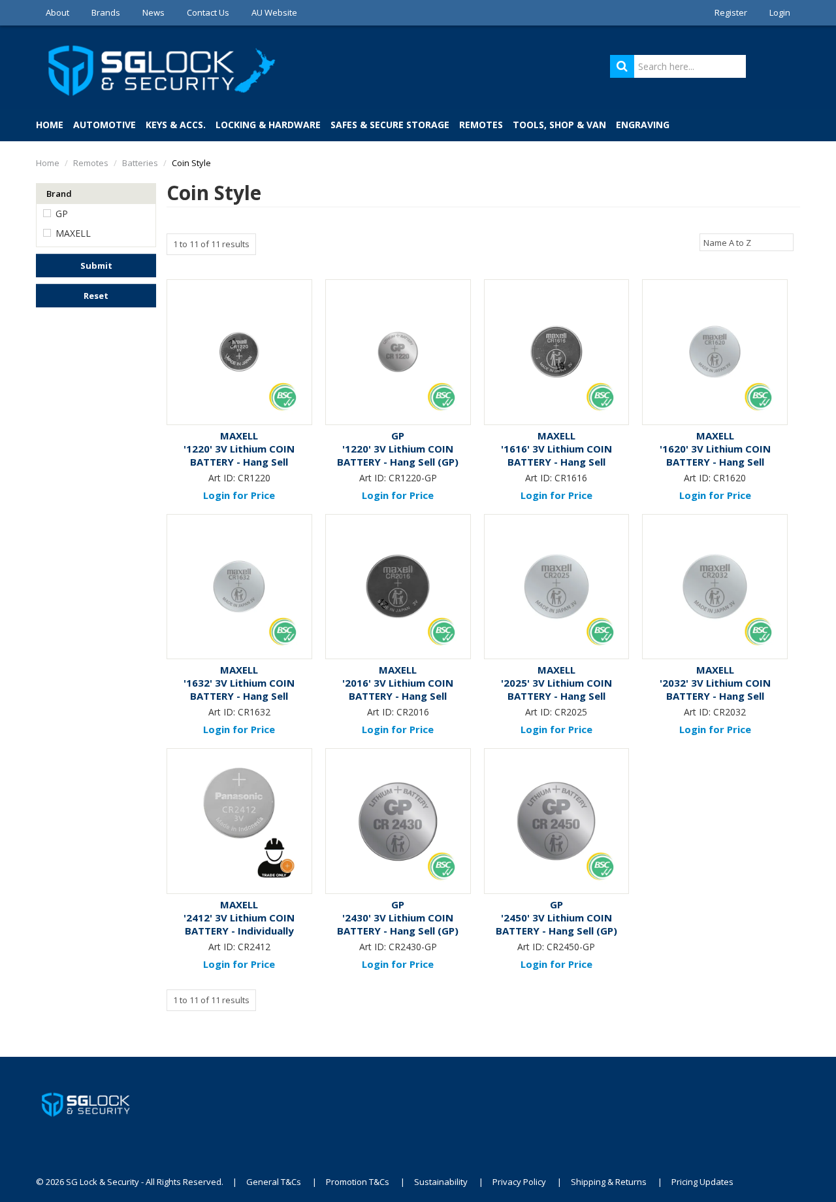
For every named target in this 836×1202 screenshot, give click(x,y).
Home (49, 124)
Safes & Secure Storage (389, 124)
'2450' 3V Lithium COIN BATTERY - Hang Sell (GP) (556, 924)
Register (731, 12)
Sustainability (441, 1182)
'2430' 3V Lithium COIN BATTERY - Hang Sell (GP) (397, 924)
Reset (96, 295)
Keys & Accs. (176, 124)
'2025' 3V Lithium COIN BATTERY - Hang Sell (556, 689)
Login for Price (239, 495)
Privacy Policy (519, 1182)
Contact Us (208, 12)
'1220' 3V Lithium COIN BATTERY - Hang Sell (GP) (397, 455)
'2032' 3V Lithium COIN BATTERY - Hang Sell (715, 689)
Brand (59, 193)
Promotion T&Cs (357, 1182)
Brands (105, 12)
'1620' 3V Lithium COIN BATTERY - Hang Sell (715, 455)
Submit (96, 265)
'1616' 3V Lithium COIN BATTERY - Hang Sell (556, 455)
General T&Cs (273, 1182)
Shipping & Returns (609, 1182)
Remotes (481, 124)
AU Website (274, 12)
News (153, 12)
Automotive (104, 124)
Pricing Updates (703, 1182)
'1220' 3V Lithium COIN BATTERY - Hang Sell (239, 455)
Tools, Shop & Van (559, 124)
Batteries (140, 163)
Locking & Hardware (268, 124)
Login (779, 12)
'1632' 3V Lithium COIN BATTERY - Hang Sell (239, 689)
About (57, 12)
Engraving (642, 124)
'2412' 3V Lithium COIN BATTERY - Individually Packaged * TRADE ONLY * (239, 930)
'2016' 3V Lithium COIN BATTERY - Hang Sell (397, 689)
